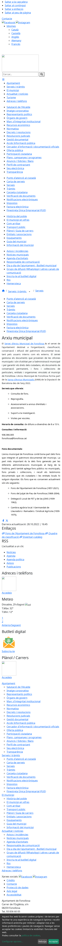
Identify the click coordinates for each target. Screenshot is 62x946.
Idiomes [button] (11, 26)
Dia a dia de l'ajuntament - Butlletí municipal (31, 849)
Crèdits (11, 880)
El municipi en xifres (18, 802)
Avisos (10, 563)
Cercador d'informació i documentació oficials (33, 726)
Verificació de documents (21, 316)
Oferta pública (15, 730)
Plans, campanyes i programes (24, 737)
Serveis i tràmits (17, 291)
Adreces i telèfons (12, 870)
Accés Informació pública (21, 723)
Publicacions (14, 566)
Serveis (39, 290)
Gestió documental (17, 719)
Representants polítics (19, 694)
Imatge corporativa (18, 690)
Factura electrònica (17, 327)
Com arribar (13, 805)
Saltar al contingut (15, 5)
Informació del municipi (20, 827)
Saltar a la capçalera (16, 1)
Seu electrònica (15, 748)
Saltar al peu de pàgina (18, 12)
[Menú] (3, 79)
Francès (15, 44)
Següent (16, 625)
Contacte (7, 18)
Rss (9, 863)
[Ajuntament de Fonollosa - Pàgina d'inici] (20, 63)
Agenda (11, 556)
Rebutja (42, 941)
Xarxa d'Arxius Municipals (21, 379)
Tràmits (11, 309)
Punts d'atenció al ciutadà (21, 298)
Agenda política (15, 559)
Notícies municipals (18, 838)
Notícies (11, 552)
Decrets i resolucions (19, 712)
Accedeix (7, 592)
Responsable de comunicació (23, 845)
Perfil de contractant (18, 744)
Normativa (13, 708)
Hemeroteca (14, 867)
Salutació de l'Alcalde (18, 687)
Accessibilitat (14, 894)
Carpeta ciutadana (17, 313)
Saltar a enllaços (14, 9)
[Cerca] (41, 74)
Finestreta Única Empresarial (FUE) (26, 331)
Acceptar (53, 941)
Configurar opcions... (12, 941)
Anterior (6, 625)
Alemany (16, 40)
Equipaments (14, 820)
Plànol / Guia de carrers (20, 813)
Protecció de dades (17, 887)
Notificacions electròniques (22, 320)
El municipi (8, 795)
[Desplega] (29, 292)
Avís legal (12, 891)
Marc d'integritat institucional (23, 701)
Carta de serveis (16, 302)
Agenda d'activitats (17, 841)
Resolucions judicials (18, 715)
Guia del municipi (16, 823)
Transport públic (16, 809)
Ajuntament (8, 683)
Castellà (15, 33)
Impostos (12, 324)
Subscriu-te (8, 651)
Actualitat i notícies (12, 831)
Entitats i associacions (19, 816)
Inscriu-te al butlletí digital (21, 859)
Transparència (15, 751)
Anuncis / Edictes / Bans (20, 741)
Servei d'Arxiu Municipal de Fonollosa (25, 343)
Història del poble (17, 798)
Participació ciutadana (19, 733)
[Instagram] (23, 22)
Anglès (15, 37)
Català (15, 29)
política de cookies (31, 935)
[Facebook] (9, 22)
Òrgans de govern (17, 697)
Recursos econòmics (18, 705)
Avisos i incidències (17, 834)
